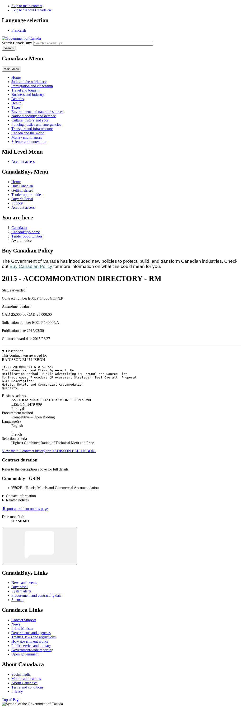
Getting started (22, 190)
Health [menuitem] (16, 103)
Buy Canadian (22, 186)
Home (16, 182)
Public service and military (31, 646)
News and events (24, 583)
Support (17, 203)
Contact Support (23, 620)
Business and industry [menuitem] (27, 94)
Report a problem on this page (25, 509)
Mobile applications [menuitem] (26, 679)
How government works (29, 641)
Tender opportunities (26, 195)
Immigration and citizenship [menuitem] (32, 86)
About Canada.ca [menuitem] (24, 683)
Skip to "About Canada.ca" (31, 10)
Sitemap (17, 600)
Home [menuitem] (16, 77)
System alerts (21, 591)
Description (14, 351)
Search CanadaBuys (17, 43)
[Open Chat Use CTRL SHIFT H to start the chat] (39, 546)
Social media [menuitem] (21, 674)
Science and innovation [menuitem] (28, 142)
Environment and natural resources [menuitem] (37, 112)
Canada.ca (19, 228)
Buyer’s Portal (22, 199)
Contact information (21, 496)
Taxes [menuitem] (15, 107)
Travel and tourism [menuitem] (25, 90)
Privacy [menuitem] (17, 691)
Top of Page (11, 700)
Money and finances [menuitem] (26, 137)
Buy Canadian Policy (30, 266)
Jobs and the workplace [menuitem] (29, 82)
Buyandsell (19, 587)
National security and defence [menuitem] (33, 116)
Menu (11, 69)
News (15, 624)
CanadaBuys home (25, 232)
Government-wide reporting (32, 650)
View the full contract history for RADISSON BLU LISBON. (49, 451)
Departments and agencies (31, 633)
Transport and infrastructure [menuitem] (32, 129)
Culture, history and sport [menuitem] (30, 120)
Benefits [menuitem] (17, 99)
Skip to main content (26, 6)
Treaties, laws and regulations (33, 637)
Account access (23, 162)
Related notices (17, 500)
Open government (24, 654)
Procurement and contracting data (36, 595)
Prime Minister (22, 628)
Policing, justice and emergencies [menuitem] (36, 124)
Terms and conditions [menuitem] (27, 687)
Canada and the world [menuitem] (27, 133)
